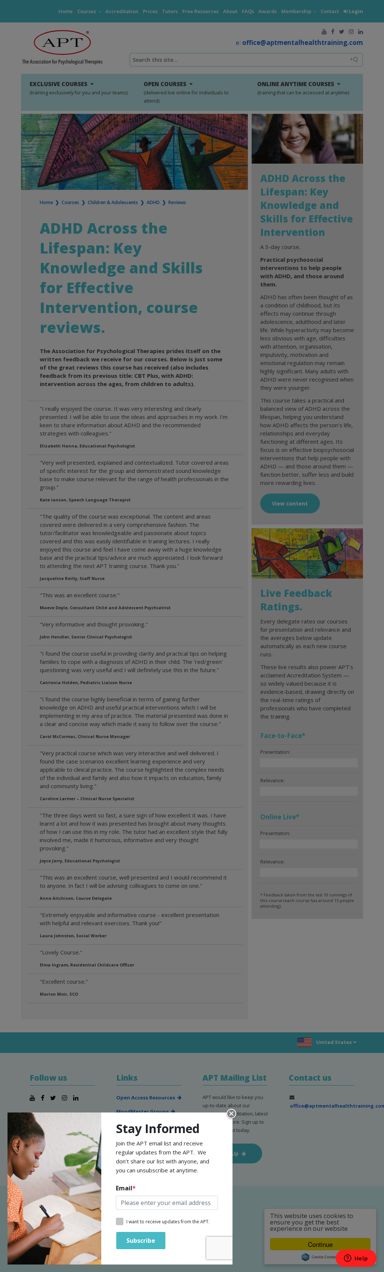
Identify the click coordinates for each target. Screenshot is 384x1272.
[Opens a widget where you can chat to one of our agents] (355, 1259)
